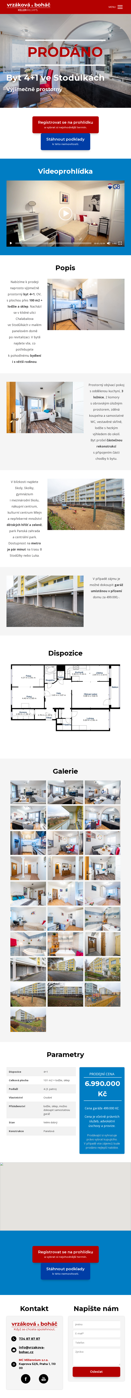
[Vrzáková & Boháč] (28, 7)
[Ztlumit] (108, 243)
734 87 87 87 (29, 1339)
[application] (65, 213)
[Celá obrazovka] (120, 243)
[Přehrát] (11, 243)
